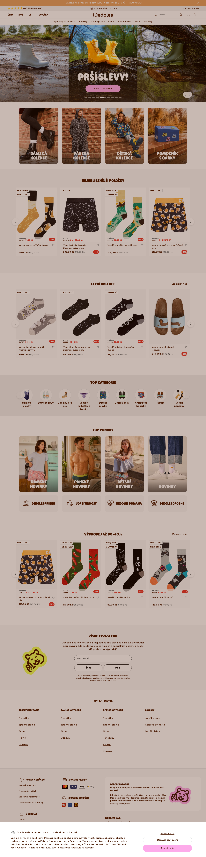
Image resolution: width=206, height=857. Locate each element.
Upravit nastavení (167, 840)
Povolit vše (167, 848)
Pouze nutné (167, 833)
